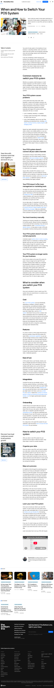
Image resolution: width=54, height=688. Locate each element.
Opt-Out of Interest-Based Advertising (48, 685)
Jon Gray (3, 592)
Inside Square (17, 637)
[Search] (50, 2)
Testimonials (30, 657)
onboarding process (27, 412)
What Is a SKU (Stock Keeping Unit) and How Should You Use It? (47, 587)
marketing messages (30, 209)
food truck (44, 176)
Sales (41, 33)
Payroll (2, 671)
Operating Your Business (33, 32)
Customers (3, 661)
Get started (45, 1)
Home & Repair (17, 669)
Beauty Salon (16, 663)
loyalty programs (41, 122)
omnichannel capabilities (35, 336)
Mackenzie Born (32, 26)
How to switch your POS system (7, 57)
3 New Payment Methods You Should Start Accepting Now (20, 608)
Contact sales (38, 1)
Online (2, 658)
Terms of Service (39, 685)
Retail (38, 33)
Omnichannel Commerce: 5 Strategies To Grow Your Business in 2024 (7, 609)
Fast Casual (16, 658)
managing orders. (28, 124)
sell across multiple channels (36, 158)
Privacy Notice (34, 685)
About (42, 661)
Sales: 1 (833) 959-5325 (45, 656)
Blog (28, 658)
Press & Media (43, 663)
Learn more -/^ (4, 179)
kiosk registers (26, 177)
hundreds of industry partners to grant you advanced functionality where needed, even (35, 394)
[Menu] (52, 1)
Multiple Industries (32, 33)
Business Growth (42, 32)
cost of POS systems (30, 302)
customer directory (28, 207)
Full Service (16, 657)
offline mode (41, 137)
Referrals (43, 666)
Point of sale (3, 655)
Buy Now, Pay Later (4, 674)
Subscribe (50, 631)
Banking (2, 668)
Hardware (2, 676)
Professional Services (18, 668)
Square (30, 589)
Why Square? (30, 655)
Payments (2, 657)
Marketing (2, 663)
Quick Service (16, 655)
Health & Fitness (17, 666)
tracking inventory (32, 122)
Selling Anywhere (4, 604)
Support (29, 661)
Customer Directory (4, 666)
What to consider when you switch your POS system (7, 54)
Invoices (2, 660)
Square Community (31, 663)
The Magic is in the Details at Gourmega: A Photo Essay (20, 586)
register (29, 392)
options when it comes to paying (39, 239)
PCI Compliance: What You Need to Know (33, 586)
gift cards (44, 207)
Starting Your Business (19, 624)
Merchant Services (31, 666)
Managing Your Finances (19, 630)
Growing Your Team (18, 634)
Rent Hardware (30, 668)
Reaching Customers (19, 626)
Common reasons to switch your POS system (8, 51)
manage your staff (28, 194)
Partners (42, 668)
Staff (2, 669)
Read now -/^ (4, 460)
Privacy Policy (36, 634)
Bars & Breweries (17, 660)
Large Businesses (17, 671)
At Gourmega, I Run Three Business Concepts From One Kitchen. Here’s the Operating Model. (6, 587)
